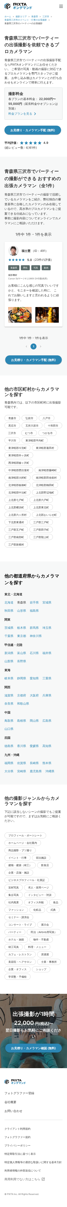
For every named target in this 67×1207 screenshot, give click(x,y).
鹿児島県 (36, 771)
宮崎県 (21, 771)
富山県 (21, 653)
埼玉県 (46, 628)
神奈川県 (36, 636)
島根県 (21, 720)
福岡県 (8, 763)
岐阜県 (8, 678)
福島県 (34, 610)
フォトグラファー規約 (17, 1137)
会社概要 (10, 1102)
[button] (12, 418)
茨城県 (8, 628)
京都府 (21, 695)
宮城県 (46, 602)
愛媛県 (34, 746)
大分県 (8, 771)
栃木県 (21, 628)
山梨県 (8, 661)
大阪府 (34, 695)
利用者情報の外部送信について (22, 1170)
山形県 (21, 610)
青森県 (34, 16)
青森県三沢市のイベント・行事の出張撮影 (25, 19)
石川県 (34, 653)
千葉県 (8, 636)
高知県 (46, 746)
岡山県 (34, 720)
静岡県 (21, 678)
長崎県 (34, 763)
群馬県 (34, 628)
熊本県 (46, 763)
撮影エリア (21, 16)
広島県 (46, 720)
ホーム (7, 16)
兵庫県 (46, 695)
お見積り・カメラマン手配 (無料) (32, 130)
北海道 (8, 602)
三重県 (46, 678)
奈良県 (8, 703)
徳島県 (8, 746)
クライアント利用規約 (17, 1128)
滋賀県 (8, 695)
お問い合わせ (13, 1111)
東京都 (21, 636)
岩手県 (34, 602)
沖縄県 (49, 771)
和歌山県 (23, 703)
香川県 (21, 746)
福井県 (46, 653)
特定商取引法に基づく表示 (20, 1153)
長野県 (21, 661)
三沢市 (45, 16)
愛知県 (34, 678)
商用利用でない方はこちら (22, 1179)
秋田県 (8, 610)
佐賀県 (21, 763)
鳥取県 (8, 720)
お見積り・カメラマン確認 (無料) (33, 1048)
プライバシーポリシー (17, 1145)
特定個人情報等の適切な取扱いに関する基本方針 (33, 1162)
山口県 (8, 729)
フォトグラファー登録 (19, 1093)
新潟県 (8, 653)
